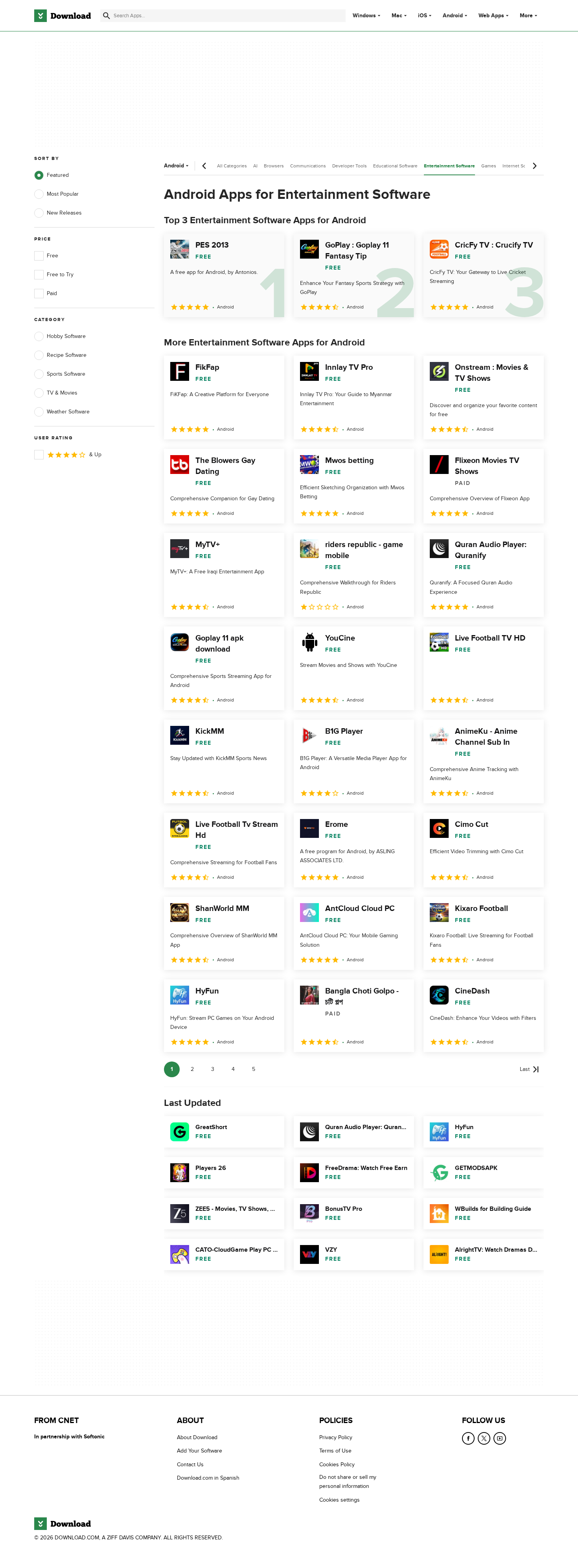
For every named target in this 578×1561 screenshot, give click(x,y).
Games (488, 166)
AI (255, 166)
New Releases (64, 212)
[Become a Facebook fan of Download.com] (468, 1438)
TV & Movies (62, 392)
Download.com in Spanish (208, 1478)
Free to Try (60, 274)
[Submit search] (106, 15)
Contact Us (190, 1464)
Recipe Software (67, 355)
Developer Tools (349, 166)
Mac (397, 15)
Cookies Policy (337, 1464)
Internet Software (521, 166)
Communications (308, 166)
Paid (52, 293)
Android (453, 15)
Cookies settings (339, 1499)
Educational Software (395, 166)
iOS (422, 15)
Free (52, 255)
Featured (58, 175)
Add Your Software (199, 1450)
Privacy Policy (335, 1437)
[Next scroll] (534, 165)
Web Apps (491, 15)
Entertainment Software (449, 166)
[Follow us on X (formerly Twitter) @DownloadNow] (484, 1438)
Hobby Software (66, 336)
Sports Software (66, 374)
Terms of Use (335, 1450)
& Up (95, 454)
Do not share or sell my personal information (347, 1481)
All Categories (232, 166)
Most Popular (63, 194)
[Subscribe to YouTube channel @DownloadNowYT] (499, 1438)
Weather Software (68, 411)
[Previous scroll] (204, 165)
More (526, 15)
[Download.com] (62, 15)
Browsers (274, 166)
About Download (197, 1437)
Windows (364, 15)
